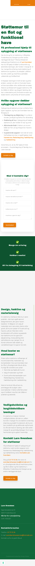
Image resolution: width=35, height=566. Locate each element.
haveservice (8, 137)
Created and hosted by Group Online (17, 556)
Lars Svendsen (26, 62)
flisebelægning (18, 137)
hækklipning (28, 137)
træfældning (10, 140)
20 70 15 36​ (11, 532)
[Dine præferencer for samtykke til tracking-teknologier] (3, 563)
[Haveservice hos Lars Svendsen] (17, 13)
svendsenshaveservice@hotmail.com (16, 462)
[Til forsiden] (10, 498)
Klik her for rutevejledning (10, 516)
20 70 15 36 (13, 460)
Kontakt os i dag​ (8, 155)
